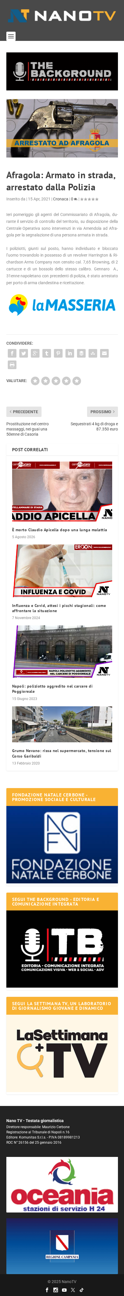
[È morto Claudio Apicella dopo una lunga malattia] (62, 491)
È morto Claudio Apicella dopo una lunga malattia (59, 529)
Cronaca (60, 199)
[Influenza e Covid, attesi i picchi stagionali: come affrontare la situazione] (62, 570)
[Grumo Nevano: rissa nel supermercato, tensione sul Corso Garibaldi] (62, 724)
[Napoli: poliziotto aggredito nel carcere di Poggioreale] (62, 651)
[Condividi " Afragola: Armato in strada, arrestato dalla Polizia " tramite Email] (104, 353)
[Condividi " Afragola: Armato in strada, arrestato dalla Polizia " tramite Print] (12, 365)
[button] (62, 71)
